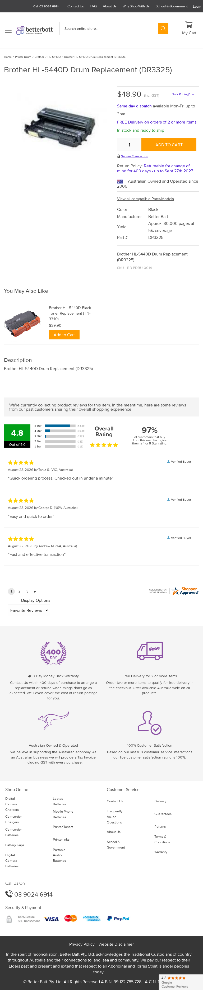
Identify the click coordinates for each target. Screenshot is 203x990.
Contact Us (75, 6)
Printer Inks (61, 839)
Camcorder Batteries (13, 832)
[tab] (101, 291)
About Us (110, 6)
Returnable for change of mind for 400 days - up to (155, 168)
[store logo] (34, 30)
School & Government (172, 6)
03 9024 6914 (33, 894)
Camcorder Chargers (13, 819)
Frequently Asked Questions (114, 817)
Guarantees (163, 814)
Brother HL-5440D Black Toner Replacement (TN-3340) (70, 313)
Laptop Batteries (59, 801)
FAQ (93, 6)
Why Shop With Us (136, 6)
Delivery (160, 801)
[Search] (163, 28)
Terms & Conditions (162, 839)
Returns (160, 826)
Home (8, 57)
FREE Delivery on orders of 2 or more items (156, 122)
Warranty (160, 852)
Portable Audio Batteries (59, 855)
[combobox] (114, 28)
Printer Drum (23, 57)
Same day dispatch (135, 105)
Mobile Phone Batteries (63, 814)
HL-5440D (54, 57)
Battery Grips (14, 845)
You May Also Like (26, 291)
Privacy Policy (82, 944)
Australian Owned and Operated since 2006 (157, 183)
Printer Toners (63, 827)
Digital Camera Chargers (12, 804)
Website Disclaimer (116, 944)
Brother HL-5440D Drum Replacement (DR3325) (95, 57)
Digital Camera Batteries (12, 860)
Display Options (35, 600)
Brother (39, 57)
